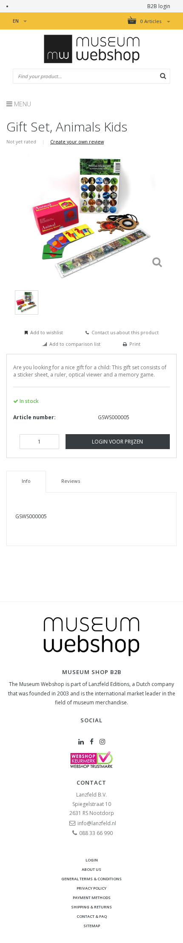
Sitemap (91, 925)
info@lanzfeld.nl (96, 823)
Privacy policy (91, 888)
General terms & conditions (91, 879)
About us (91, 869)
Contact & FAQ (92, 916)
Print (134, 344)
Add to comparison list (74, 344)
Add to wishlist (46, 332)
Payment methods (92, 897)
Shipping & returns (91, 907)
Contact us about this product (125, 332)
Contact (91, 782)
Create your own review (77, 141)
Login (92, 860)
